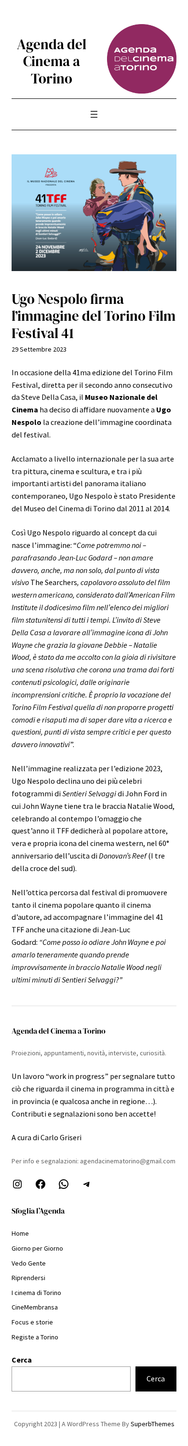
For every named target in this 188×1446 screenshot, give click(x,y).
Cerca (22, 1359)
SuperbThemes (153, 1423)
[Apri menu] (94, 114)
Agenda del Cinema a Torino (51, 61)
